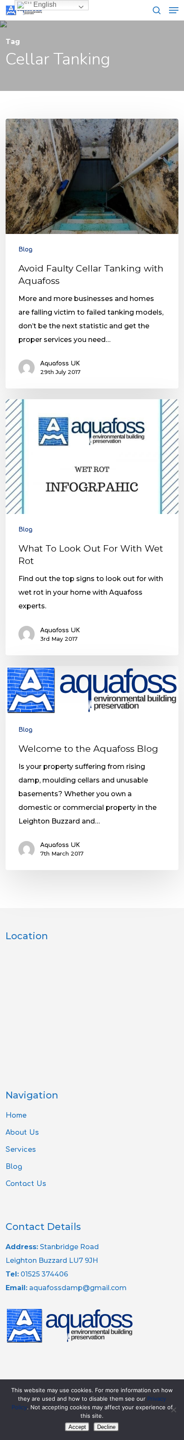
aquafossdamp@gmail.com (78, 1288)
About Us (22, 1132)
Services (21, 1150)
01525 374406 (44, 1274)
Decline (106, 1427)
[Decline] (173, 1409)
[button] (173, 10)
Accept (77, 1427)
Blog (25, 249)
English (44, 4)
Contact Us (26, 1184)
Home (16, 1115)
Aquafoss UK (60, 363)
